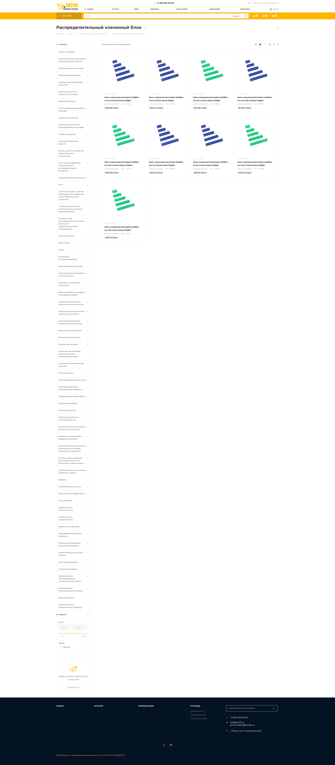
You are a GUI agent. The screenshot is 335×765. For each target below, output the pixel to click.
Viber (164, 745)
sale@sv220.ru (237, 722)
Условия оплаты (197, 711)
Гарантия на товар (198, 718)
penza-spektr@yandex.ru (242, 725)
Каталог (99, 706)
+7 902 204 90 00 (165, 3)
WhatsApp (171, 745)
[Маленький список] (256, 44)
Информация (146, 706)
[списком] (274, 44)
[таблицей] (278, 44)
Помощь (195, 706)
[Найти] (246, 15)
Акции (60, 706)
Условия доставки (198, 715)
